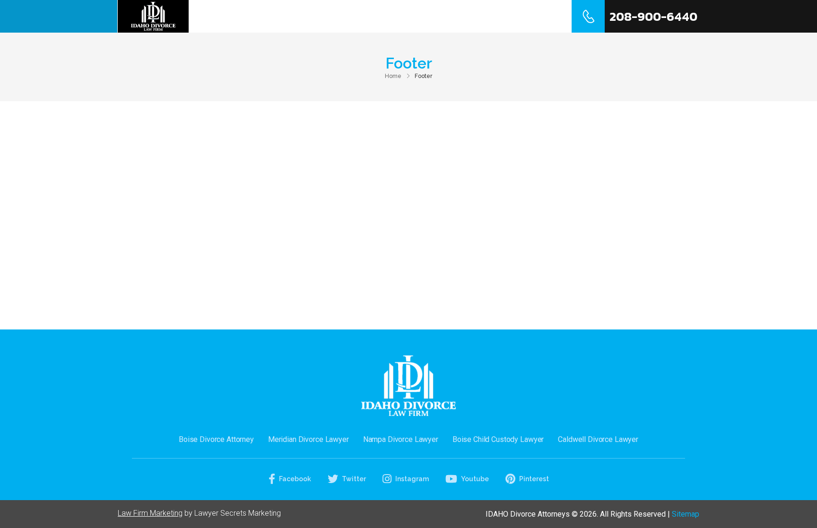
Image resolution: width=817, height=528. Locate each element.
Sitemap (685, 514)
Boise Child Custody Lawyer (498, 439)
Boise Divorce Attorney (216, 439)
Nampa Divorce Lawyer (400, 439)
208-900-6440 (653, 16)
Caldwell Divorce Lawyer (598, 439)
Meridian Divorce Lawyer (308, 439)
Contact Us (525, 16)
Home (352, 16)
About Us (403, 16)
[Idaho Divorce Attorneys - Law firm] (153, 16)
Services (458, 16)
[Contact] (588, 16)
